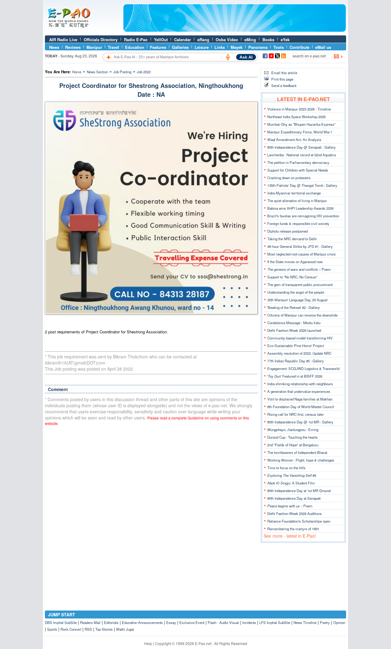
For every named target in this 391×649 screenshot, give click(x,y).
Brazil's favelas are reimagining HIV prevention (303, 215)
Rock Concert (70, 629)
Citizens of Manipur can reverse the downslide (302, 315)
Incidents (249, 622)
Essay (171, 622)
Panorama (258, 47)
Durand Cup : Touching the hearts (292, 437)
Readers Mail (90, 622)
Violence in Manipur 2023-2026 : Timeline (299, 109)
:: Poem (299, 269)
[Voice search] (228, 57)
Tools (278, 47)
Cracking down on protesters (289, 177)
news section (97, 71)
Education (134, 47)
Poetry (325, 622)
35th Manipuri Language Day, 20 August (297, 299)
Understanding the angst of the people (295, 292)
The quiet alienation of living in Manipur (297, 200)
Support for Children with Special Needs (297, 170)
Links (219, 47)
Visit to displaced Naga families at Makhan (299, 399)
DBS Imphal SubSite (61, 622)
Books (268, 39)
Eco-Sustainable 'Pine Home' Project (295, 345)
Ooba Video (227, 39)
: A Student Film (291, 482)
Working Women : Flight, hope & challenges (300, 460)
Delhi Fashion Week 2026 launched (294, 330)
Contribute (299, 47)
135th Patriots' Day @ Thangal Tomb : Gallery (302, 185)
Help (148, 643)
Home (76, 71)
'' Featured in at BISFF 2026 (294, 376)
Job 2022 (144, 71)
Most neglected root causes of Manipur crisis (301, 254)
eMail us (323, 47)
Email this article (284, 72)
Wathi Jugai (125, 629)
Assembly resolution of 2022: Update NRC (299, 353)
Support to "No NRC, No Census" (292, 276)
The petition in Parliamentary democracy (298, 162)
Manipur (94, 47)
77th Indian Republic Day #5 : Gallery (295, 360)
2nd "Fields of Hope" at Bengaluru (292, 444)
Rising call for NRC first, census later (295, 414)
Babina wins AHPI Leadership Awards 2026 (300, 208)
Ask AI (246, 57)
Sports (52, 629)
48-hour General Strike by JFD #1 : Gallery (300, 246)
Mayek (237, 47)
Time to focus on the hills (286, 467)
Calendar (182, 39)
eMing (250, 39)
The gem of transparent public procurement (300, 284)
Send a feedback (284, 85)
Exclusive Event (191, 622)
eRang (203, 39)
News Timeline (305, 622)
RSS (88, 629)
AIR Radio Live (63, 39)
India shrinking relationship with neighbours (300, 383)
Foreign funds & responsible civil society (298, 223)
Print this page (282, 79)
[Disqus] (151, 508)
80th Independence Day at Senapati (294, 498)
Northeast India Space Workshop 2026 (296, 116)
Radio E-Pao (136, 39)
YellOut (161, 39)
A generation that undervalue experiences (298, 391)
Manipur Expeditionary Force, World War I (299, 131)
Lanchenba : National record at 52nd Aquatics (301, 154)
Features (158, 47)
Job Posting (122, 71)
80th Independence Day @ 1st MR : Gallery (300, 421)
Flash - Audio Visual (223, 622)
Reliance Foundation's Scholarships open (298, 521)
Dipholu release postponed (287, 231)
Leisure (202, 47)
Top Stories (104, 629)
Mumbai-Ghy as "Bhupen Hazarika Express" (301, 124)
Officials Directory (101, 39)
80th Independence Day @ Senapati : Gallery (301, 147)
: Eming (292, 429)
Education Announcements (142, 622)
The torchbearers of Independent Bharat (297, 452)
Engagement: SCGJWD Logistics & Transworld (303, 368)
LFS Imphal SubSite (274, 622)
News (54, 47)
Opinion (339, 622)
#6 (291, 475)
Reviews (73, 47)
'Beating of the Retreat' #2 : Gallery (293, 307)
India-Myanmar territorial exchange (294, 192)
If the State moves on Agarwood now (295, 261)
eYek (285, 39)
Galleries (180, 47)
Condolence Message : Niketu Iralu (293, 322)
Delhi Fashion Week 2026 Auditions (294, 513)
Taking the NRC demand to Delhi (292, 238)
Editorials (111, 622)
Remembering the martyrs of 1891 (293, 528)
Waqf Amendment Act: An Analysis (294, 139)
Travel (113, 47)
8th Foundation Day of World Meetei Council (300, 406)
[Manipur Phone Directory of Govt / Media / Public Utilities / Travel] (234, 30)
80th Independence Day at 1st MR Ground (299, 490)
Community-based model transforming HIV (300, 337)
